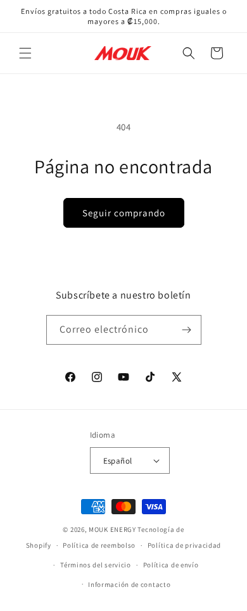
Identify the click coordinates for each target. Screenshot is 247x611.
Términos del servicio (95, 564)
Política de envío (171, 564)
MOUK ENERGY (112, 529)
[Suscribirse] (187, 330)
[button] (25, 53)
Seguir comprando (123, 213)
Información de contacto (129, 584)
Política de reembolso (99, 545)
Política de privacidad (184, 545)
